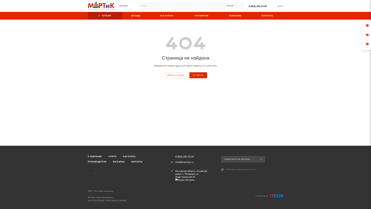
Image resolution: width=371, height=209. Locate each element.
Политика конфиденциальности (241, 169)
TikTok (98, 171)
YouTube (91, 171)
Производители (97, 162)
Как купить (129, 156)
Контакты (137, 162)
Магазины (118, 162)
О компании (95, 156)
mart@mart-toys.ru (184, 162)
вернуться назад (175, 75)
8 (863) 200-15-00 (258, 6)
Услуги (112, 156)
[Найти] (240, 6)
